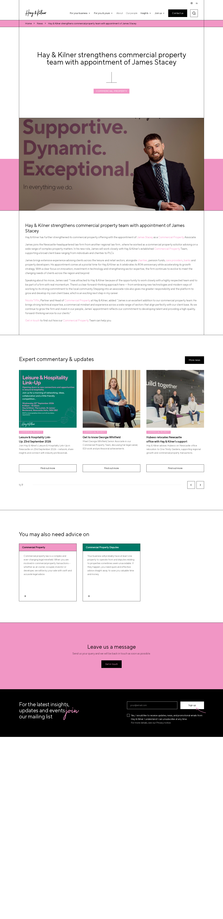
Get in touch (32, 320)
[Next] (200, 485)
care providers (174, 260)
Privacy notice (163, 722)
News (40, 23)
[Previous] (191, 485)
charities (142, 260)
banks (187, 260)
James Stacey (145, 237)
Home (28, 23)
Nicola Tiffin (32, 300)
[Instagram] (192, 3)
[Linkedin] (197, 3)
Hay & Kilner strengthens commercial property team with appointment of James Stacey (92, 23)
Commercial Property (111, 91)
